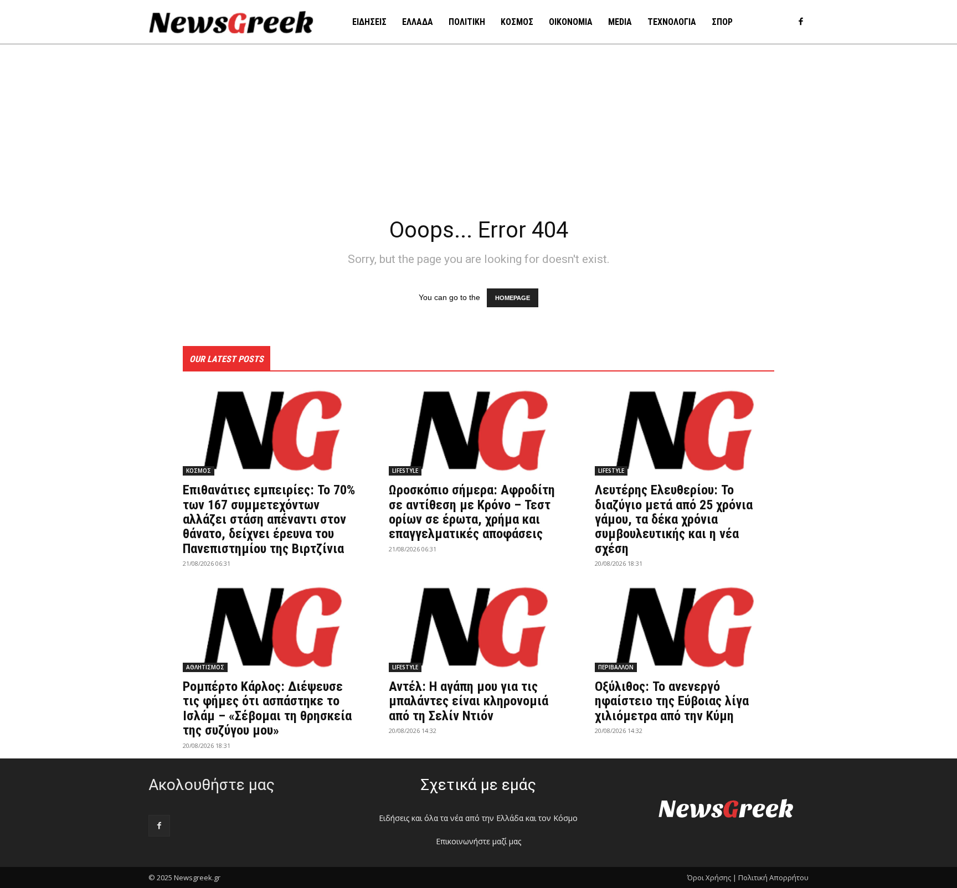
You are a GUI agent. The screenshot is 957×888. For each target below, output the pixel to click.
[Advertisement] (478, 127)
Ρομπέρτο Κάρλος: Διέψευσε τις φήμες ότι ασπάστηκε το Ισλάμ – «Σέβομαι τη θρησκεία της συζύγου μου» (267, 708)
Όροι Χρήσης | (712, 877)
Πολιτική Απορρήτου (773, 877)
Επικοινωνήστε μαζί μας (478, 841)
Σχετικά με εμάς (478, 785)
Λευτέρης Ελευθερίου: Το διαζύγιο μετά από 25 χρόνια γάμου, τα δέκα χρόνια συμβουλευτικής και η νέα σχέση (674, 519)
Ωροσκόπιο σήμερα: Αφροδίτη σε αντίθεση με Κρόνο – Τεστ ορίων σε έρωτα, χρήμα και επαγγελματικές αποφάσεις (472, 511)
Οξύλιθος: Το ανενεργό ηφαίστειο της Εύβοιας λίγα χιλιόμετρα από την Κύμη (672, 701)
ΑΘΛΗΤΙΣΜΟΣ (205, 667)
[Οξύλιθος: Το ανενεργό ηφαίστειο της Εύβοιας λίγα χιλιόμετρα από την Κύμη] (684, 627)
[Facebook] (801, 22)
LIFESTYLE (405, 470)
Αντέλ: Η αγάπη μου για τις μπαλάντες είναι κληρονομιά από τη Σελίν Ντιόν (468, 701)
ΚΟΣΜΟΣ (198, 470)
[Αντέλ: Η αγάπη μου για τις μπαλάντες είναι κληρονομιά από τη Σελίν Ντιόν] (478, 627)
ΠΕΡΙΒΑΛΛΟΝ (616, 667)
